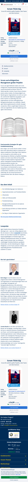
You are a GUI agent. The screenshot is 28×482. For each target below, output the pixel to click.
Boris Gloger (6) (12, 39)
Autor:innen (5, 73)
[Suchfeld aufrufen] (16, 4)
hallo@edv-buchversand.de (10, 425)
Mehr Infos (18, 474)
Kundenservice (5, 456)
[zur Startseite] (6, 4)
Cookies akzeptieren (14, 477)
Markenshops (5, 464)
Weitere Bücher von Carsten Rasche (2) (11, 348)
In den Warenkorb (14, 56)
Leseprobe (6, 71)
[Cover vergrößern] (14, 26)
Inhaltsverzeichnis (8, 66)
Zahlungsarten (5, 468)
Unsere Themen (6, 460)
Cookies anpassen (14, 480)
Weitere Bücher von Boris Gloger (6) (10, 304)
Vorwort (6, 68)
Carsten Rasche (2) (20, 39)
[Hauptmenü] (26, 4)
